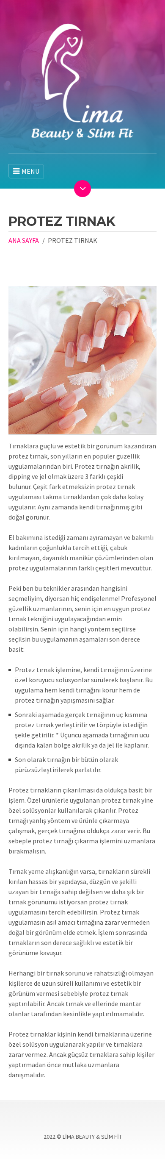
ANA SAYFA (23, 240)
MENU (30, 171)
